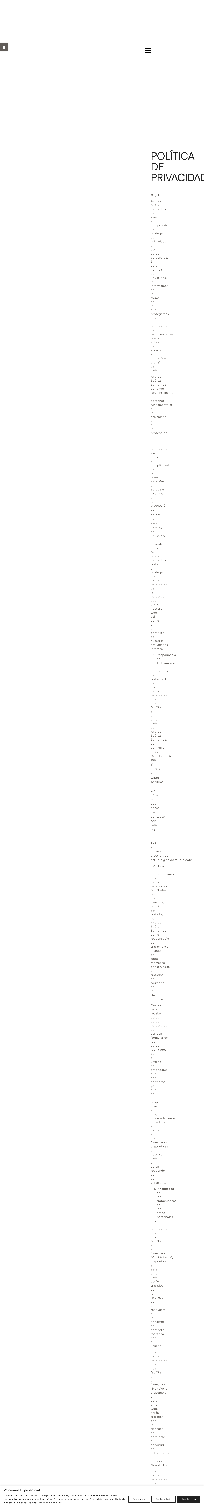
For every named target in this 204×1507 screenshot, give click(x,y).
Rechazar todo (163, 1499)
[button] (4, 47)
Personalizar (139, 1499)
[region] (102, 1496)
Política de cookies (50, 1502)
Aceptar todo (188, 1499)
